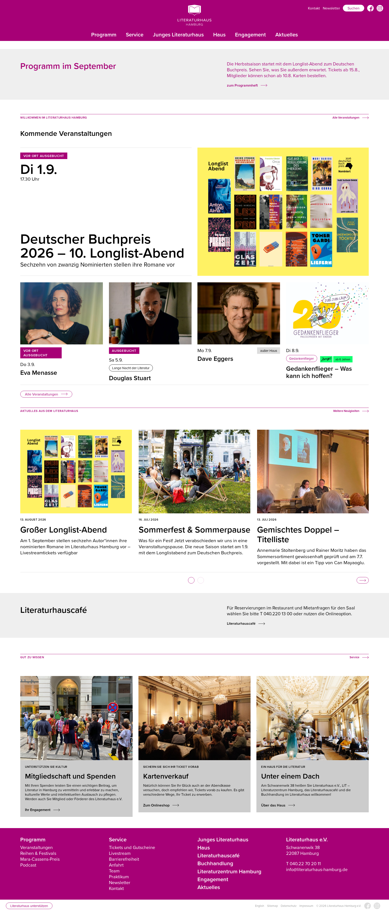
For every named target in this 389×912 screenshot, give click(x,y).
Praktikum (119, 876)
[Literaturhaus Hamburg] (194, 15)
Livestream (120, 853)
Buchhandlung (215, 863)
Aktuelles (286, 34)
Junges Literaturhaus (178, 34)
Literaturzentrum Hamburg (229, 871)
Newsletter (331, 8)
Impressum (306, 906)
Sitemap (272, 906)
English (259, 906)
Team (114, 870)
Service (134, 34)
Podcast (28, 865)
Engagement (250, 34)
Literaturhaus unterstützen (29, 905)
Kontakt (314, 8)
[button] (191, 580)
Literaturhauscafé (218, 855)
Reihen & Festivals (38, 853)
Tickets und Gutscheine (132, 847)
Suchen (354, 8)
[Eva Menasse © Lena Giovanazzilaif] (61, 313)
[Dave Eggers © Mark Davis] (238, 313)
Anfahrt (116, 865)
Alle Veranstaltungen (41, 394)
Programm (103, 34)
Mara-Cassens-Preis (40, 859)
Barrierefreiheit (124, 859)
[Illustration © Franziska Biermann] (327, 313)
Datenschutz (288, 906)
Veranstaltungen (36, 847)
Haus (219, 34)
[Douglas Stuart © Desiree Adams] (150, 313)
